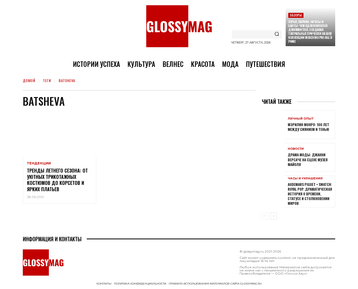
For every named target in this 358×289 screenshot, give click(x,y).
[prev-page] (265, 216)
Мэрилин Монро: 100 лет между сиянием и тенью (308, 127)
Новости (296, 148)
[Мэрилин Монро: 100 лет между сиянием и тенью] (273, 124)
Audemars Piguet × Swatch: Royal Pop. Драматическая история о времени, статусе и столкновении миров (310, 193)
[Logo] (179, 26)
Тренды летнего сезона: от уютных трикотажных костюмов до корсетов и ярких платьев (57, 179)
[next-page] (273, 216)
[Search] (277, 34)
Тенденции (39, 163)
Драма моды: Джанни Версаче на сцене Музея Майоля (308, 159)
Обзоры (296, 15)
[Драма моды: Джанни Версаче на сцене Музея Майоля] (273, 157)
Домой (29, 80)
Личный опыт (300, 118)
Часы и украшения (305, 178)
